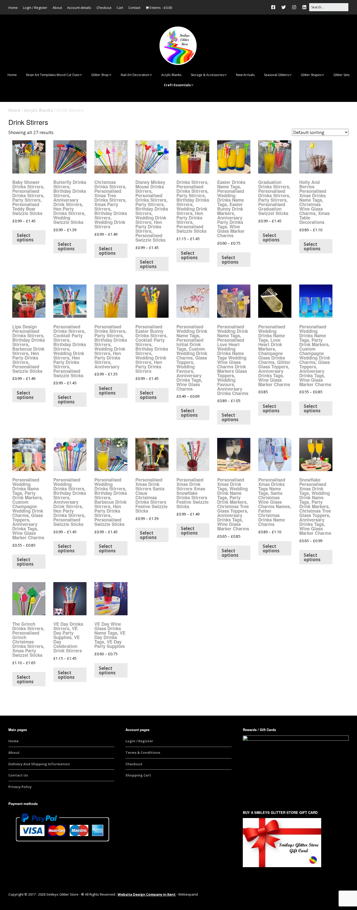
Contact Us (18, 775)
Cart (120, 7)
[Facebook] (274, 7)
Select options (25, 237)
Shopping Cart (138, 775)
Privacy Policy (20, 786)
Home (13, 7)
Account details (79, 7)
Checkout (103, 7)
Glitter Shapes (311, 75)
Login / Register (35, 7)
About (57, 7)
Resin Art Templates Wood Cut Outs (52, 75)
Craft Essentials (177, 85)
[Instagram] (294, 7)
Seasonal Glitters (276, 75)
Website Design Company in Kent (147, 894)
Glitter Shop (100, 75)
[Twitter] (284, 7)
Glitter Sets (341, 75)
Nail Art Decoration (135, 75)
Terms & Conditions (142, 752)
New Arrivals (245, 75)
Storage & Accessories (207, 75)
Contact (134, 7)
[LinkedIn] (304, 7)
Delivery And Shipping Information (39, 764)
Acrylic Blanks (171, 75)
